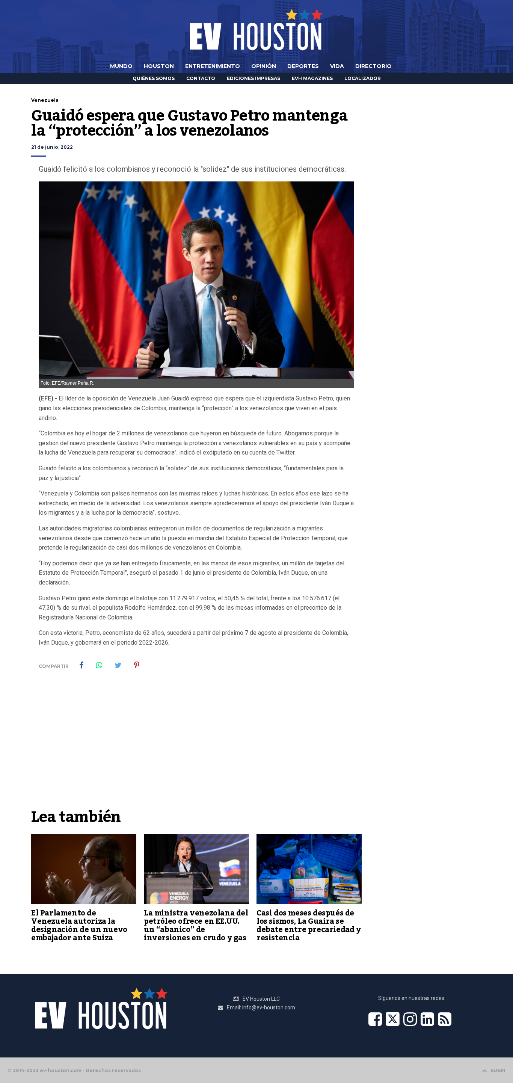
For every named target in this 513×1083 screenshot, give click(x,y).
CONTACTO (200, 78)
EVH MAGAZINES (312, 78)
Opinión (263, 66)
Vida (337, 66)
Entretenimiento (212, 66)
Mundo (121, 66)
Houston (159, 66)
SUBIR (497, 1070)
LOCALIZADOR (362, 78)
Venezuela (45, 100)
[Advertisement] (196, 748)
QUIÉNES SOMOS (154, 78)
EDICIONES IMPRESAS (253, 78)
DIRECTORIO (373, 66)
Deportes (303, 66)
